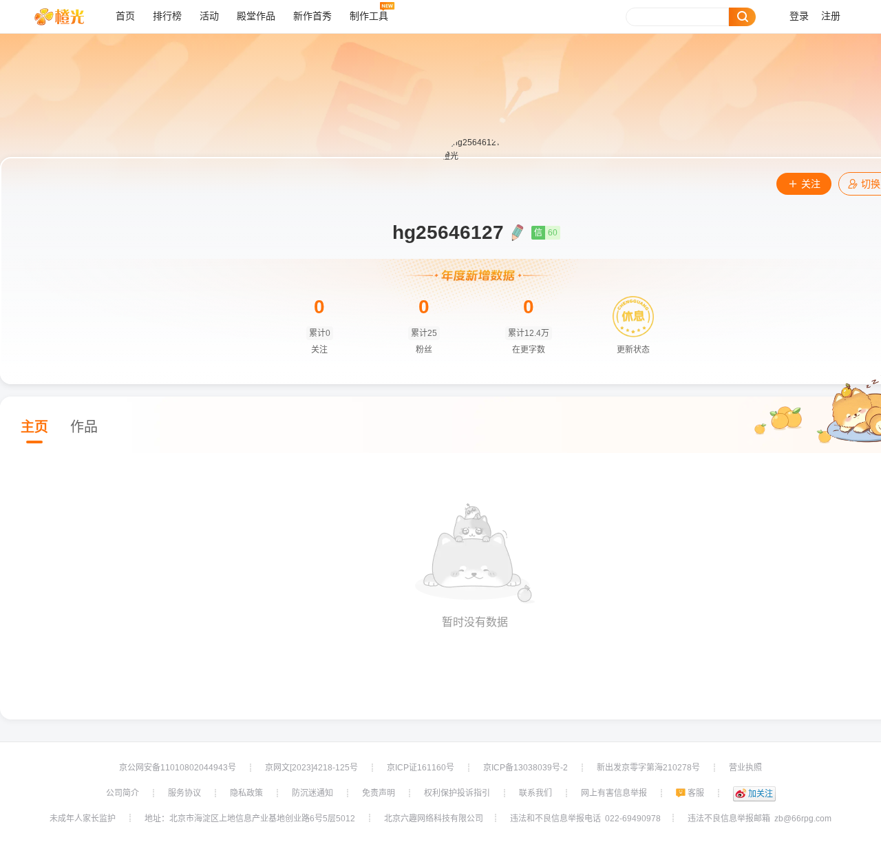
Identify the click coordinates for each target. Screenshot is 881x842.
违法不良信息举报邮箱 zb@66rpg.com (759, 818)
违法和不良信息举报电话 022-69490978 (585, 818)
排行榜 (167, 16)
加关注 (760, 794)
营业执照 (745, 767)
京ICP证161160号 (420, 767)
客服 (696, 793)
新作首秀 (312, 16)
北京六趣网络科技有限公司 (433, 818)
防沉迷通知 (312, 793)
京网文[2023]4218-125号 (311, 767)
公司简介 (122, 793)
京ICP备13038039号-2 (525, 767)
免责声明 (378, 793)
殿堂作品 (256, 16)
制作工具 (369, 16)
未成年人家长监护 (83, 818)
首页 (125, 16)
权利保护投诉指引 (457, 793)
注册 (830, 16)
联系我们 (535, 793)
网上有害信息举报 (614, 793)
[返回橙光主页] (69, 16)
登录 (799, 16)
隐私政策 (246, 793)
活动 (209, 16)
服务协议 (184, 793)
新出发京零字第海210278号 (648, 767)
